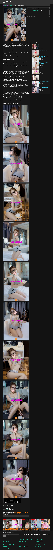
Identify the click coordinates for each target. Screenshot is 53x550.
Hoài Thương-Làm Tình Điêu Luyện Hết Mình (44, 75)
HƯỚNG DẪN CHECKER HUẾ (40, 543)
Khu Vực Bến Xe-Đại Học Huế (40, 544)
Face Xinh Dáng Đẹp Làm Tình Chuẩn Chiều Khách (43, 57)
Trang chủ (5, 5)
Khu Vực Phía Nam (22, 544)
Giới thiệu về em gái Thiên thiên (9, 500)
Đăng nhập (18, 513)
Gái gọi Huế (5, 539)
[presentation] (3, 525)
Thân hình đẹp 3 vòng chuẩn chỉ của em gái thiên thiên (12, 501)
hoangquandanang (35, 10)
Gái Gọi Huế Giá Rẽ (22, 541)
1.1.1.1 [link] (34, 13)
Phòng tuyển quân (22, 548)
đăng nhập (7, 509)
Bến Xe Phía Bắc (6, 541)
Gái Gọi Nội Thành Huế (23, 543)
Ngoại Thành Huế (10, 5)
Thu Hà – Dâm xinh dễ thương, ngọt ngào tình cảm (16, 529)
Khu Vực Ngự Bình (38, 546)
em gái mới (25, 42)
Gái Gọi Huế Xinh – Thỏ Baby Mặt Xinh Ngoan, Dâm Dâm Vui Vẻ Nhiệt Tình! (35, 529)
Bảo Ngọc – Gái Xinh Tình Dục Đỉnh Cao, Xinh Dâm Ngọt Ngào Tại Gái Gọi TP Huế (7, 529)
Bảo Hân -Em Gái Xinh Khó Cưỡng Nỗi (44, 69)
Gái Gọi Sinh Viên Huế (39, 539)
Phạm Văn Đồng (6, 548)
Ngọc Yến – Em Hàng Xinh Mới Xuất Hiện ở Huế (43, 63)
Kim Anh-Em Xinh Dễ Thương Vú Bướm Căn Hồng (44, 44)
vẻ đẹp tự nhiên (13, 52)
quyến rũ (14, 90)
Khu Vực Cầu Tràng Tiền (23, 546)
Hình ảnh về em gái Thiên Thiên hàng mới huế (12, 502)
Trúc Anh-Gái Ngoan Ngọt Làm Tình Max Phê (43, 88)
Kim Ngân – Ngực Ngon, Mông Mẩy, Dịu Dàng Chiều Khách (45, 529)
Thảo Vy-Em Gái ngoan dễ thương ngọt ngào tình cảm (44, 82)
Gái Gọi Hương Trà (6, 543)
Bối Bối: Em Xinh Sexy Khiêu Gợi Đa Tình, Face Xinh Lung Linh (26, 529)
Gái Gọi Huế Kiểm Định (39, 541)
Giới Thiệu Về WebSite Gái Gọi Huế (25, 539)
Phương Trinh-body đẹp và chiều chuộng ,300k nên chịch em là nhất (44, 51)
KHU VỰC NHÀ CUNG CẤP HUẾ (8, 544)
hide (13, 499)
